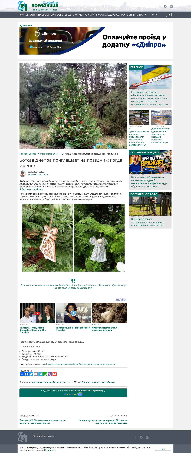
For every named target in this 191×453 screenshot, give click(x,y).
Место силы (128, 14)
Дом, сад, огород (61, 14)
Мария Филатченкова (39, 174)
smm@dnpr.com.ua (46, 436)
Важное (23, 14)
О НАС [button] (140, 14)
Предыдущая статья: (42, 419)
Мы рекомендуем (49, 153)
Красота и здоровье (107, 14)
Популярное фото (143, 194)
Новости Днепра (28, 153)
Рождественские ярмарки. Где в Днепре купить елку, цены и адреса (80, 364)
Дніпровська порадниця (31, 189)
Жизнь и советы (39, 14)
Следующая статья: (103, 419)
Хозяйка (89, 14)
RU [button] (152, 14)
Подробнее (50, 450)
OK (163, 448)
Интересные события (103, 382)
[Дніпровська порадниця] (24, 437)
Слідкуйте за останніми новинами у (73, 392)
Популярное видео (144, 152)
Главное (86, 382)
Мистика (78, 14)
